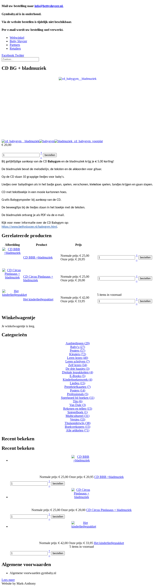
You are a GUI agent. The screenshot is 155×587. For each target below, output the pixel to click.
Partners (15, 45)
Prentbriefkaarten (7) (77, 387)
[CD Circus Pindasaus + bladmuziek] (12, 277)
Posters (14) (77, 390)
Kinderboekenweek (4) (77, 379)
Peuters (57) (77, 350)
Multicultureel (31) (77, 416)
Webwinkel (17, 37)
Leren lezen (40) (77, 357)
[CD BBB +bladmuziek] (12, 253)
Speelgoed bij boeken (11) (77, 397)
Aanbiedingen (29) (78, 343)
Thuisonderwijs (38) (77, 423)
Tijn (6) (77, 401)
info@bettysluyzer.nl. (49, 6)
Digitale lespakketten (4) (77, 372)
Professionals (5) (77, 394)
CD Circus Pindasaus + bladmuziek (109, 510)
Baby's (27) (77, 347)
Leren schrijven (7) (77, 361)
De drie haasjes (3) (77, 368)
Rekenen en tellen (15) (77, 408)
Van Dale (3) (77, 405)
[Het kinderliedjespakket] (14, 294)
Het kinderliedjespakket (38, 299)
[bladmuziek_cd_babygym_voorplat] (78, 141)
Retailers (15, 48)
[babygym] (46, 141)
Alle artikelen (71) (77, 430)
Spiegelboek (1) (77, 412)
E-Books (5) (77, 376)
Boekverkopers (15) (77, 426)
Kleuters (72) (77, 354)
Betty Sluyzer (18, 41)
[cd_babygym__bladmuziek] (77, 78)
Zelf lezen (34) (77, 365)
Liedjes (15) (77, 383)
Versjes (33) (77, 419)
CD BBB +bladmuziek (38, 257)
